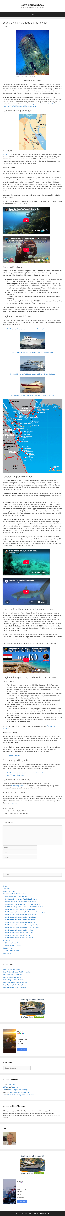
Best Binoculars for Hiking (12, 977)
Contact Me (7, 953)
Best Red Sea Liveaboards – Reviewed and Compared (25, 329)
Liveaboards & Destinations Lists (14, 894)
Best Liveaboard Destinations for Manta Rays (20, 917)
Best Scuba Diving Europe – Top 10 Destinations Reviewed (25, 907)
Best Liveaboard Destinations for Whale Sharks (21, 914)
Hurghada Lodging (13, 756)
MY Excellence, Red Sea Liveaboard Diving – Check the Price (32, 352)
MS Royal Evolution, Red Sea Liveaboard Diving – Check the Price (32, 374)
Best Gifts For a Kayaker (13, 945)
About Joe (6, 889)
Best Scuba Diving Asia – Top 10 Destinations (20, 901)
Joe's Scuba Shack (32, 4)
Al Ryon (6, 1087)
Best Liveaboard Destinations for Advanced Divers (22, 927)
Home (5, 886)
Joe (4, 1090)
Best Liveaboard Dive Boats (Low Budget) (19, 938)
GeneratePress (44, 1213)
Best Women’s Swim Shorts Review (15, 985)
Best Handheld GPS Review (12, 974)
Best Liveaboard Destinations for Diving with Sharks (22, 925)
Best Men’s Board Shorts (11, 969)
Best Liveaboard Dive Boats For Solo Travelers (20, 909)
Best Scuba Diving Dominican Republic (21, 1095)
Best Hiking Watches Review (13, 980)
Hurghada (6, 154)
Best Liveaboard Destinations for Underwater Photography (25, 912)
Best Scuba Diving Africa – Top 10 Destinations (21, 899)
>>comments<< (15, 803)
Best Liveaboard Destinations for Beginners (19, 930)
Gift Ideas (6, 940)
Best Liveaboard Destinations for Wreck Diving (20, 922)
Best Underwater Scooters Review (16, 813)
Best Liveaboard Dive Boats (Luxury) (17, 935)
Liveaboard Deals (9, 891)
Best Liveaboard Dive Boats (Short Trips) (19, 932)
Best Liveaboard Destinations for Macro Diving (20, 920)
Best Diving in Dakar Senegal (18, 1090)
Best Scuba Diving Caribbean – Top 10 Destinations (22, 904)
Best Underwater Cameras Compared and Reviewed (25, 773)
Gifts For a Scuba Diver (13, 943)
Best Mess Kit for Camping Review (15, 982)
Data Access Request (12, 951)
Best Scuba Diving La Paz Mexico (15, 811)
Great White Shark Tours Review (16, 896)
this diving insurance (18, 786)
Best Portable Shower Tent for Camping (16, 972)
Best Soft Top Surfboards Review (14, 987)
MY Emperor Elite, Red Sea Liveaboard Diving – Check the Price (32, 395)
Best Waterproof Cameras (15, 775)
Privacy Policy (8, 948)
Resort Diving (9, 808)
